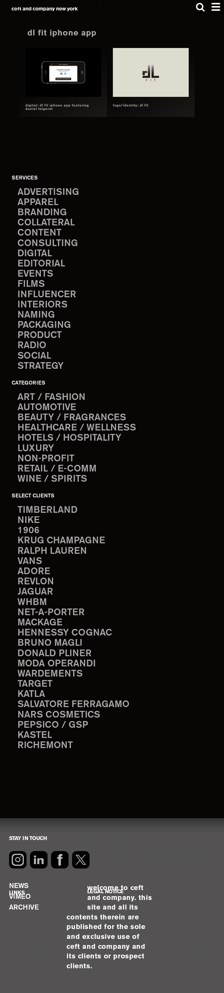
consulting (48, 243)
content (40, 233)
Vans (30, 561)
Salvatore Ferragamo (74, 704)
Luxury (36, 448)
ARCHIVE (24, 908)
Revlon (36, 582)
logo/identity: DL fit (130, 105)
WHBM (32, 602)
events (35, 274)
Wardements (50, 674)
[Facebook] (60, 859)
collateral (46, 223)
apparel (38, 202)
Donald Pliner (55, 653)
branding (42, 213)
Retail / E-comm (57, 469)
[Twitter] (81, 859)
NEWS (19, 886)
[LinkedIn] (39, 859)
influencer (47, 295)
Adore (34, 571)
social (34, 356)
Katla (31, 694)
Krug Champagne (61, 541)
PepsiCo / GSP (53, 725)
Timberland (48, 510)
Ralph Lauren (52, 551)
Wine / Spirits (52, 479)
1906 (28, 530)
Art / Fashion (51, 397)
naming (36, 315)
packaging (44, 325)
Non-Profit (46, 459)
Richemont (45, 745)
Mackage (40, 623)
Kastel (35, 735)
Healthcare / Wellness (77, 428)
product (40, 335)
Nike (29, 520)
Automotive (47, 407)
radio (32, 345)
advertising (48, 192)
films (31, 284)
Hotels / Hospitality (69, 438)
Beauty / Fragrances (72, 418)
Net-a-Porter (51, 612)
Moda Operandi (57, 664)
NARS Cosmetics (59, 715)
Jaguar (35, 592)
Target (35, 684)
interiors (42, 305)
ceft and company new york (44, 9)
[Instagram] (18, 859)
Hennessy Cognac (65, 633)
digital (35, 254)
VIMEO (20, 897)
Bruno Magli (50, 643)
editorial (41, 264)
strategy (41, 366)
